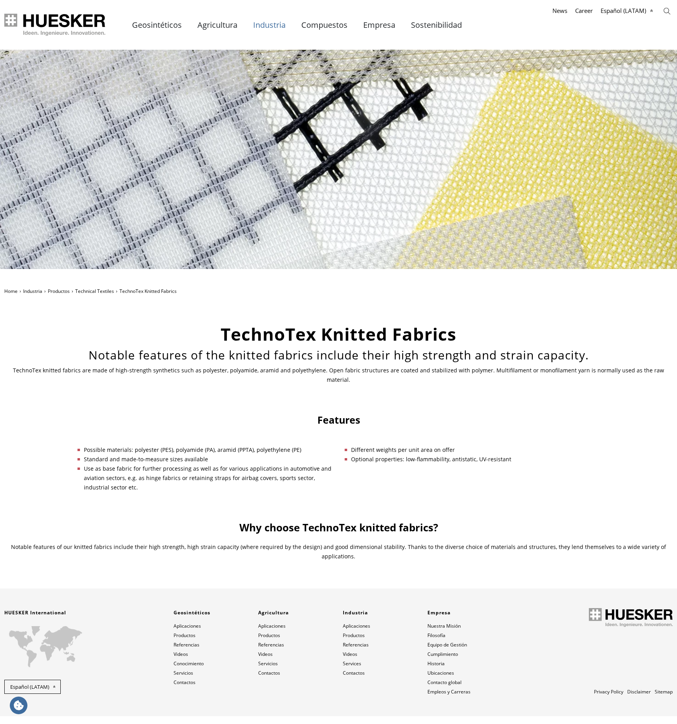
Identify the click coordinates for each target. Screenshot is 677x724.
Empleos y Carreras (449, 691)
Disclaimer (639, 691)
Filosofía (436, 635)
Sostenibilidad (436, 25)
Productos (59, 291)
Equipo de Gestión (447, 644)
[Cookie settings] (18, 705)
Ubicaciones (440, 673)
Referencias (186, 644)
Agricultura (217, 25)
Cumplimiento (442, 654)
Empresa (379, 25)
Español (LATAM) (623, 10)
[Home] (55, 25)
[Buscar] (667, 10)
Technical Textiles (94, 291)
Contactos (184, 682)
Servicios (183, 673)
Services (352, 663)
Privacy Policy (608, 691)
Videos (181, 654)
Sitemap (664, 691)
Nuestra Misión (444, 626)
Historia (436, 663)
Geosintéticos (157, 25)
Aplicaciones (187, 626)
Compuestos (324, 25)
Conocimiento (189, 663)
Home (11, 291)
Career (584, 10)
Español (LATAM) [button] (29, 686)
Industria (269, 25)
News (559, 10)
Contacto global (444, 682)
